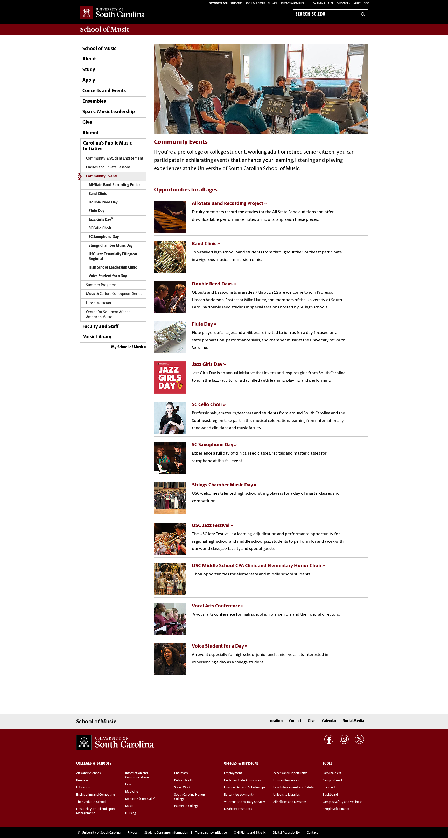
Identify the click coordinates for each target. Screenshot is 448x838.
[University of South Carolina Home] (112, 13)
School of (104, 29)
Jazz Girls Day (101, 219)
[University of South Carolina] (115, 742)
